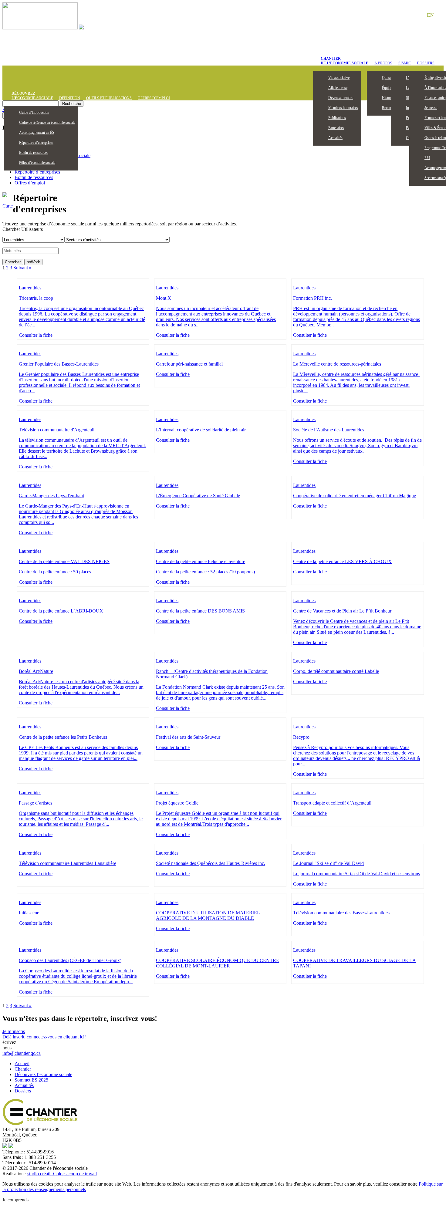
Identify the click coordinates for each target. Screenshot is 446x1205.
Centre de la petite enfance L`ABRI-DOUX (61, 610)
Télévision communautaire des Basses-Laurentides (341, 912)
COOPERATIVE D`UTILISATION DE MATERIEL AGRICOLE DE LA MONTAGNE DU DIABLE (208, 915)
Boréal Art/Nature (36, 671)
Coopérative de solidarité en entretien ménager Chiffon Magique (354, 495)
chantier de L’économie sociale (344, 60)
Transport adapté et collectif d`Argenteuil (332, 802)
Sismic (404, 63)
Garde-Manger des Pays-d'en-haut (51, 495)
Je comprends (15, 1199)
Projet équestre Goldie (177, 802)
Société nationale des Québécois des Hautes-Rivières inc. (210, 863)
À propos (383, 63)
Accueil (22, 1063)
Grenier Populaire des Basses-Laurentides (59, 363)
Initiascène (29, 912)
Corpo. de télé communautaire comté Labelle (336, 671)
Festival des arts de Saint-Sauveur (188, 737)
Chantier (23, 1069)
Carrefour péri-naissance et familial (189, 363)
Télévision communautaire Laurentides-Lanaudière (67, 863)
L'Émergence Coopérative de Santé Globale (198, 495)
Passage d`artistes (35, 802)
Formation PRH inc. (312, 298)
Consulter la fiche (35, 335)
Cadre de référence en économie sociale (47, 122)
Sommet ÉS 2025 (31, 1079)
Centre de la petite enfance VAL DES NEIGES (64, 561)
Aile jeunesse (337, 88)
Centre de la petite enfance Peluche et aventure (200, 561)
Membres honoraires (343, 108)
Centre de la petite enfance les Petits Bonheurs (63, 737)
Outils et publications (109, 98)
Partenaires (336, 128)
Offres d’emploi (154, 98)
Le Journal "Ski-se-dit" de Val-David (328, 863)
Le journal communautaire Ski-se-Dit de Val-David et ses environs (356, 873)
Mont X (163, 298)
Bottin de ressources (33, 152)
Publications (337, 118)
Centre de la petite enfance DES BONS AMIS (200, 610)
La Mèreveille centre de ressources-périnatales (337, 363)
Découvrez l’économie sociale (43, 1074)
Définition (69, 98)
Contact (409, 15)
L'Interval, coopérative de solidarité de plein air (201, 429)
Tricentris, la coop (36, 298)
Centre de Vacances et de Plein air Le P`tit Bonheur (342, 610)
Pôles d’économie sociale (37, 162)
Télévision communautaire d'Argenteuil (56, 429)
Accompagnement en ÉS (36, 132)
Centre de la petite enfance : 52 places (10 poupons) (205, 571)
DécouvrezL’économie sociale (32, 95)
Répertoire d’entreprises (36, 142)
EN (430, 15)
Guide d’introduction (34, 112)
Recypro (301, 737)
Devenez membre (340, 98)
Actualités (335, 138)
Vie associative (339, 78)
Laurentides (30, 287)
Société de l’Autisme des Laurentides (328, 429)
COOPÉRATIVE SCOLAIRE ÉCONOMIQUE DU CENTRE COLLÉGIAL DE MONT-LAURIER (217, 963)
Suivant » (22, 267)
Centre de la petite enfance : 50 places (55, 571)
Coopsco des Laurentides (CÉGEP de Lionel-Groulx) (70, 960)
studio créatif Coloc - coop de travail (62, 1173)
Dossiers (425, 63)
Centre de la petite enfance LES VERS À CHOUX (342, 561)
